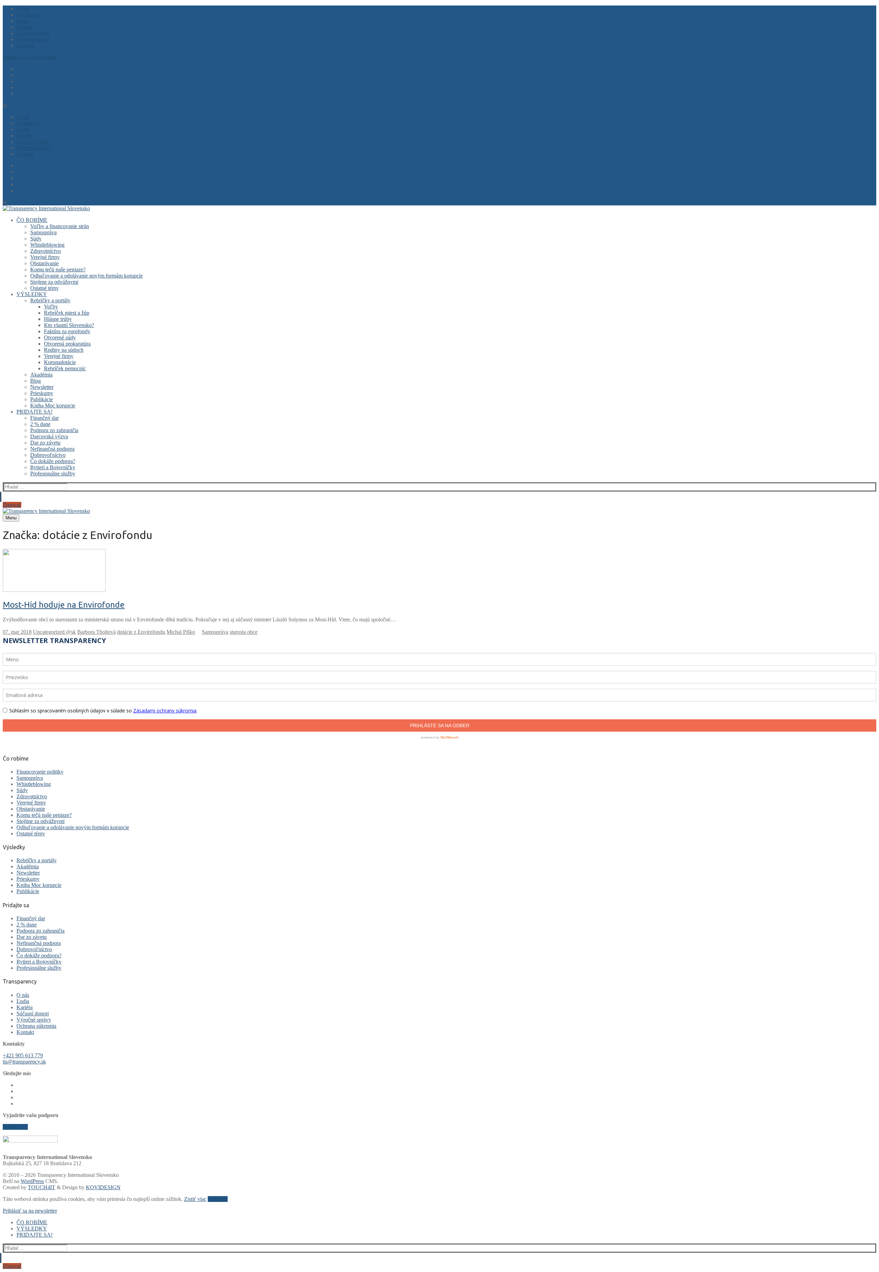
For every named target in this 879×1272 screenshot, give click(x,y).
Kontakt (25, 1032)
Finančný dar (30, 918)
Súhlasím (218, 1199)
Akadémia (27, 866)
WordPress (32, 1181)
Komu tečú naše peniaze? (44, 815)
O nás (22, 995)
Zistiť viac (195, 1199)
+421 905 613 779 (23, 1055)
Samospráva (215, 632)
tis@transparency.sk (24, 1062)
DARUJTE (15, 1127)
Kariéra (24, 1007)
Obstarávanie (30, 809)
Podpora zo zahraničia (40, 931)
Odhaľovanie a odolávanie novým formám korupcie (72, 827)
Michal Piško (181, 632)
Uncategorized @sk (54, 632)
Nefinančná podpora (38, 943)
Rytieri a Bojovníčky (38, 962)
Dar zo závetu (31, 937)
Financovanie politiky (40, 772)
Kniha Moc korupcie (38, 885)
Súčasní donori (32, 1013)
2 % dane (26, 924)
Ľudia (22, 1001)
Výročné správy (33, 1020)
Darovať (12, 505)
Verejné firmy (31, 803)
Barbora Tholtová (96, 632)
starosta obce (244, 632)
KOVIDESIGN (103, 1187)
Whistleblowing (33, 784)
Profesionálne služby (38, 968)
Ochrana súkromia (36, 1026)
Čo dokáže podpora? (38, 955)
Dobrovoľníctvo (34, 949)
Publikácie (27, 891)
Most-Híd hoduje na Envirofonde (64, 604)
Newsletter (28, 873)
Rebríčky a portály (36, 860)
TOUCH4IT (41, 1187)
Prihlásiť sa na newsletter (30, 57)
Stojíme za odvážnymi (40, 821)
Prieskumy (27, 879)
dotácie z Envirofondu (141, 632)
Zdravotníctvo (31, 796)
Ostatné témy (30, 833)
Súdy (22, 790)
